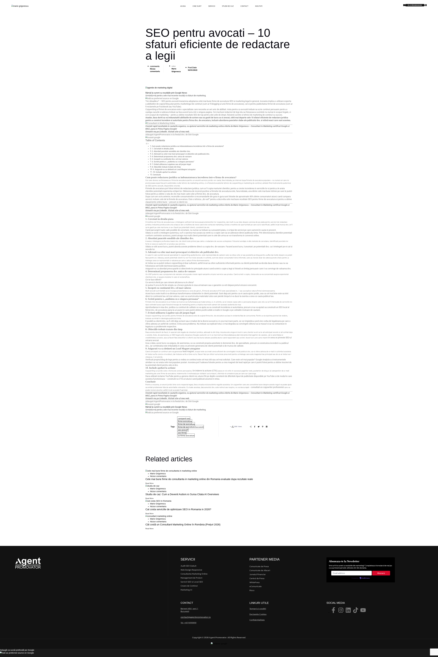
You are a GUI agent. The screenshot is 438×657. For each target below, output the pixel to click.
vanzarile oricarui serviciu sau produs (217, 274)
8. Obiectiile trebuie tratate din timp (166, 167)
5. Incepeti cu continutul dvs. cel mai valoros (170, 159)
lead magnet (188, 351)
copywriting (185, 255)
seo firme (182, 432)
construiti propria (203, 343)
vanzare (221, 246)
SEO (195, 115)
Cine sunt (197, 6)
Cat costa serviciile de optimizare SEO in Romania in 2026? (178, 509)
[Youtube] (363, 610)
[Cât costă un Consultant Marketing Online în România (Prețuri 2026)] (158, 516)
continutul (157, 296)
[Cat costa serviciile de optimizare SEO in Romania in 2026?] (158, 501)
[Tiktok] (355, 610)
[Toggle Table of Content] (147, 143)
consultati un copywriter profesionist (267, 387)
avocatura (224, 101)
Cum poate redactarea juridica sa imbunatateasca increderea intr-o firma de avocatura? (188, 146)
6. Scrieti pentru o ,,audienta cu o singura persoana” (173, 162)
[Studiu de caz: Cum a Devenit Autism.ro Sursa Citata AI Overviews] (152, 486)
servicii (148, 199)
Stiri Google (193, 134)
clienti (180, 258)
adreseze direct (237, 233)
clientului (149, 277)
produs (172, 244)
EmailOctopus (365, 578)
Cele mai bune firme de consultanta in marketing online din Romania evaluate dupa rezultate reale (199, 479)
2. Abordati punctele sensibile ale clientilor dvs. (171, 151)
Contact (244, 6)
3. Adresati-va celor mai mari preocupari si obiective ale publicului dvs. (181, 154)
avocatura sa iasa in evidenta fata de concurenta (235, 316)
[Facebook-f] (333, 610)
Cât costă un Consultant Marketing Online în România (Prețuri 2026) (182, 524)
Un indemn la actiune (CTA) (204, 370)
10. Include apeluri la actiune (164, 172)
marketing (219, 225)
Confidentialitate (257, 619)
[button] (219, 653)
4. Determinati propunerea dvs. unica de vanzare (172, 156)
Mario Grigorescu (176, 70)
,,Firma (204, 291)
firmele (179, 316)
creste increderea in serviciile (252, 188)
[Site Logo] (20, 6)
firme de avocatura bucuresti (191, 427)
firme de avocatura (186, 424)
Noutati (258, 6)
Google (195, 213)
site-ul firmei (196, 194)
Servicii (211, 6)
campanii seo (184, 418)
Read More (149, 483)
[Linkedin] (348, 610)
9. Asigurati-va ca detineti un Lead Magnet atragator (174, 169)
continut (266, 109)
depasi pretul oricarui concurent (242, 285)
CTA (181, 379)
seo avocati (183, 429)
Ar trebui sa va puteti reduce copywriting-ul (164, 263)
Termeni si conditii (257, 608)
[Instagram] (341, 610)
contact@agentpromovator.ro (196, 617)
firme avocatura (185, 421)
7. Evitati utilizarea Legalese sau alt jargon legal (171, 164)
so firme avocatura (186, 435)
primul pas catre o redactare (202, 241)
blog (258, 255)
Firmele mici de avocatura (155, 302)
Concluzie (157, 175)
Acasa (183, 6)
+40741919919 (190, 622)
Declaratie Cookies (257, 614)
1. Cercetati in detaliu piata (163, 149)
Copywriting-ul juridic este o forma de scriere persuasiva (168, 371)
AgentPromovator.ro (163, 134)
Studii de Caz (228, 6)
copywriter (237, 384)
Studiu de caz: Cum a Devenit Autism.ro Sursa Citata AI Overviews (182, 494)
